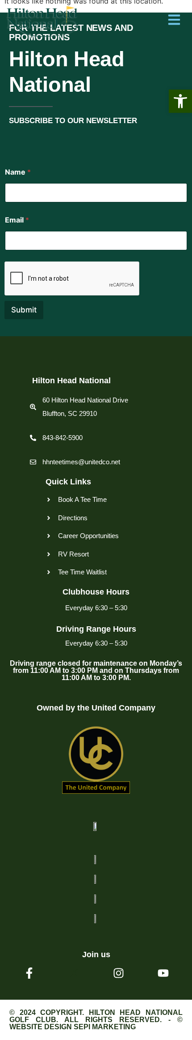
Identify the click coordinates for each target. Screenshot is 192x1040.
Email (17, 220)
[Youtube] (163, 973)
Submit (24, 309)
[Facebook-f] (29, 973)
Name (18, 172)
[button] (180, 101)
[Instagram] (118, 973)
